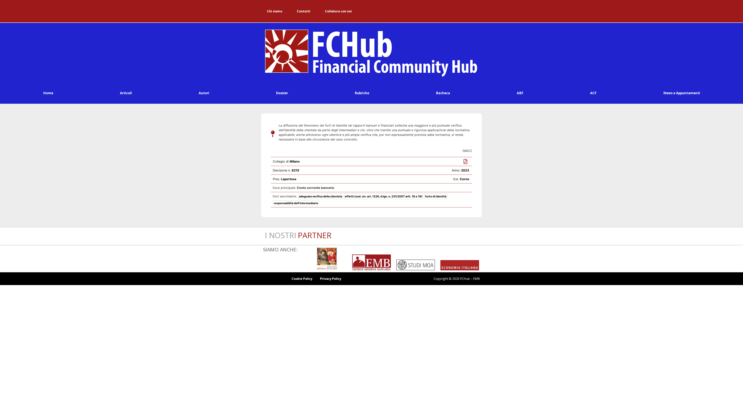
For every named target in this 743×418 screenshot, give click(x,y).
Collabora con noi (338, 11)
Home (48, 93)
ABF (520, 93)
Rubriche (362, 93)
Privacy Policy (330, 279)
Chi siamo (274, 11)
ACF (593, 93)
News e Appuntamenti (681, 93)
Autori (204, 93)
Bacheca (443, 93)
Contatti (303, 11)
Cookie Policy (302, 279)
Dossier (282, 93)
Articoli (126, 93)
